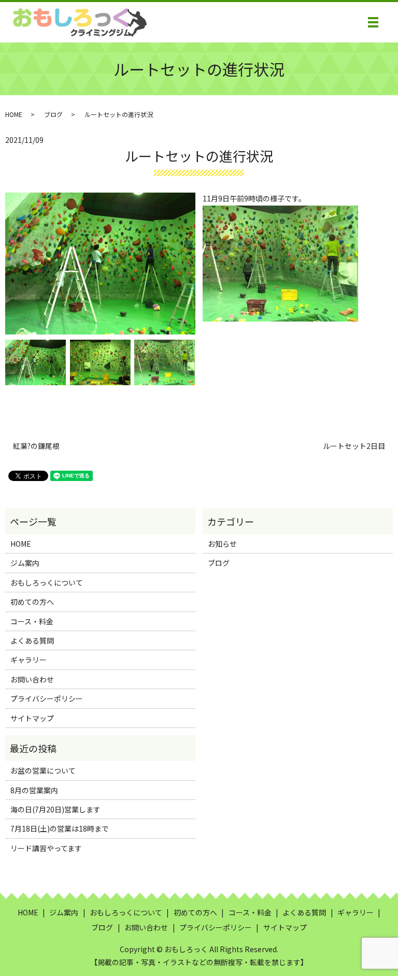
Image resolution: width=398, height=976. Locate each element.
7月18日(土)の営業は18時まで (59, 828)
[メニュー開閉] (373, 22)
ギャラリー (28, 659)
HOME (13, 114)
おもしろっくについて (46, 582)
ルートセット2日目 (354, 446)
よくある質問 (32, 640)
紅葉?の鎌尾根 (36, 446)
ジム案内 (24, 563)
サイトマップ (32, 718)
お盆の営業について (43, 770)
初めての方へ (32, 601)
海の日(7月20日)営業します (55, 809)
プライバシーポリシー (46, 698)
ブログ (53, 114)
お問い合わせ (32, 679)
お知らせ (222, 543)
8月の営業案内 (34, 790)
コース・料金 (31, 621)
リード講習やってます (46, 848)
